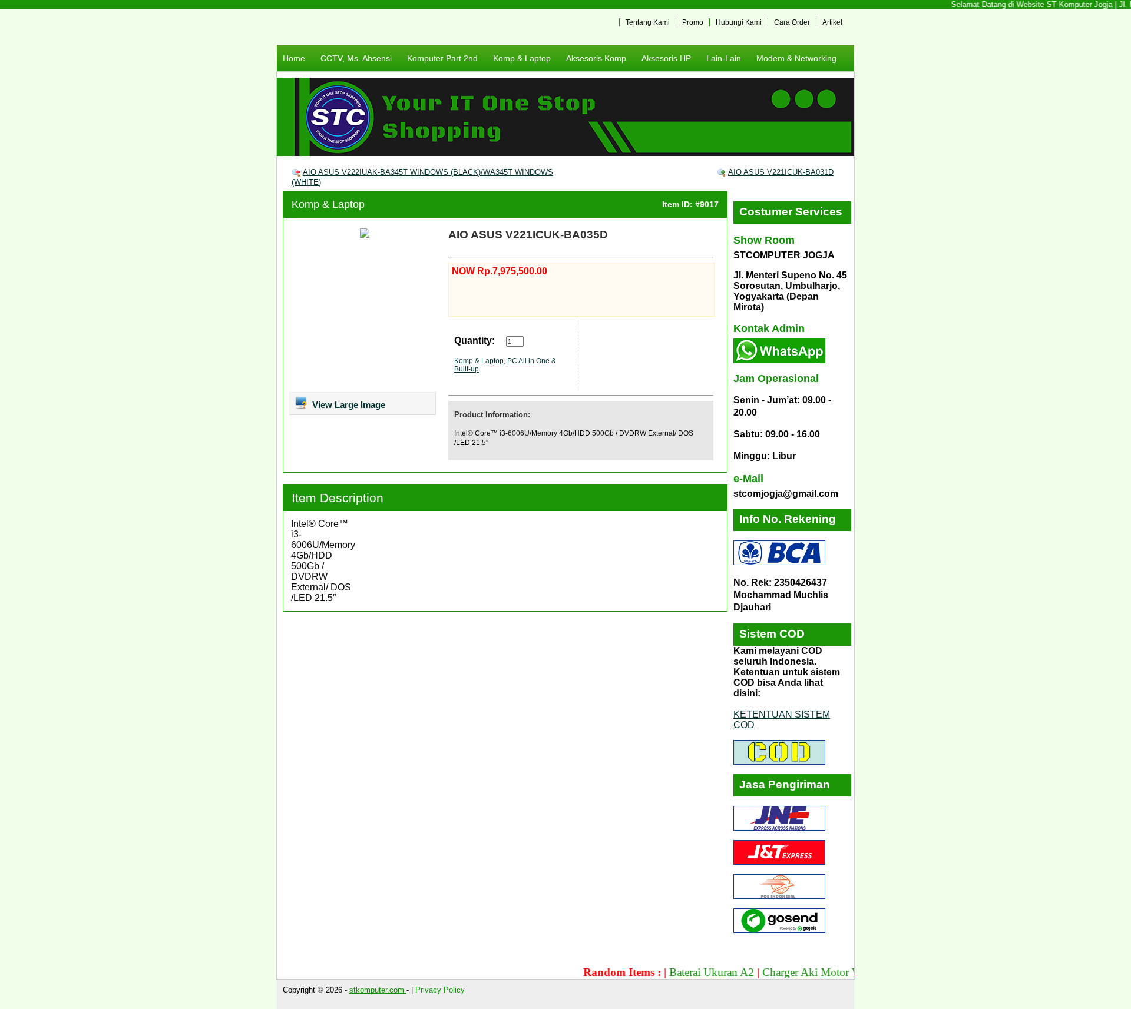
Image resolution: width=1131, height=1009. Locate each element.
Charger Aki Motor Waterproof (809, 972)
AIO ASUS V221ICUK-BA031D (781, 172)
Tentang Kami (648, 22)
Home (294, 58)
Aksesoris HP (666, 58)
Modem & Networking (796, 58)
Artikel (832, 22)
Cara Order (792, 22)
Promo (692, 22)
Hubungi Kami (739, 22)
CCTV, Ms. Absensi (356, 58)
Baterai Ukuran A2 (689, 972)
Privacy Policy (440, 989)
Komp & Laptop (522, 58)
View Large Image (347, 405)
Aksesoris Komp (596, 58)
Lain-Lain (723, 58)
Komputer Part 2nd (442, 58)
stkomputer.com (377, 989)
